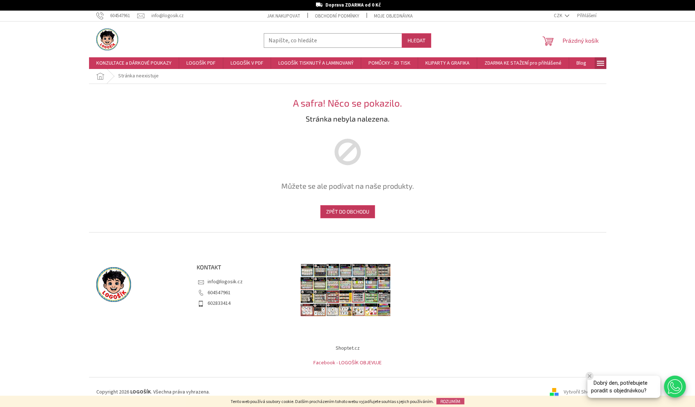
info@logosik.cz (225, 281)
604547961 (219, 292)
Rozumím (450, 401)
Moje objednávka (393, 16)
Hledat (416, 40)
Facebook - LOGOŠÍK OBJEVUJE (347, 362)
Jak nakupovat (283, 16)
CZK (558, 15)
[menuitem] (134, 63)
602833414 (219, 303)
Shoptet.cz (348, 348)
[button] (675, 387)
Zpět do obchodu (347, 211)
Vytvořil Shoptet (581, 392)
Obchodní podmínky (337, 16)
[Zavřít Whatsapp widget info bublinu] (590, 376)
